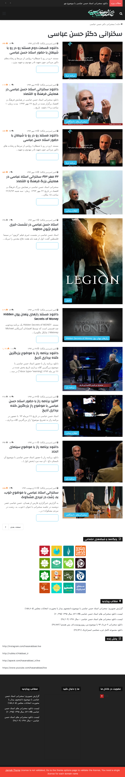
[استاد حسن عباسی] (101, 13)
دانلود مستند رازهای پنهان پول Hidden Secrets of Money (30, 316)
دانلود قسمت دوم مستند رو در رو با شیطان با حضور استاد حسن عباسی (32, 50)
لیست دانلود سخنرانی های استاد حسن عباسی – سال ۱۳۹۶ (96, 619)
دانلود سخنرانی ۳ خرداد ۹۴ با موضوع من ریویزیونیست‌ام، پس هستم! (91, 624)
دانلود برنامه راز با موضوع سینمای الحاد (33, 449)
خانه (118, 24)
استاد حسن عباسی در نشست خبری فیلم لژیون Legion (34, 226)
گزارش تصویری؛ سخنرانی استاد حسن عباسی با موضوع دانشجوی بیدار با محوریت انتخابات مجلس (79, 608)
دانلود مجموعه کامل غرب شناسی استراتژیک (102, 630)
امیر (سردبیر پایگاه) (48, 43)
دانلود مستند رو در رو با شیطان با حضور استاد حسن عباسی (34, 137)
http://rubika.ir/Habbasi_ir (15, 653)
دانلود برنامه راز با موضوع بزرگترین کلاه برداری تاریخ (33, 355)
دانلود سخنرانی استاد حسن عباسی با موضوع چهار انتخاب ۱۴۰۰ (79, 3)
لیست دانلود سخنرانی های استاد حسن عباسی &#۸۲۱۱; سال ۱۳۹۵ (93, 613)
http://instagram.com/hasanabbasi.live (21, 646)
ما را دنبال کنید (71, 689)
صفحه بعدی (15, 527)
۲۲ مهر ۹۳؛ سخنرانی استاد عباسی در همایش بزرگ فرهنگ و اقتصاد (32, 179)
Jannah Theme (12, 770)
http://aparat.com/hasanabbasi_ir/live (21, 660)
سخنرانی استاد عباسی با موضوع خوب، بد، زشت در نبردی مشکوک (31, 494)
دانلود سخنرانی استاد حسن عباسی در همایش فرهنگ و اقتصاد (32, 91)
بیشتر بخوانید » (47, 69)
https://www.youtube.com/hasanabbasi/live (24, 667)
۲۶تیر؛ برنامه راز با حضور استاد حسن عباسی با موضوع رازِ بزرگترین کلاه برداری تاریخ (33, 405)
